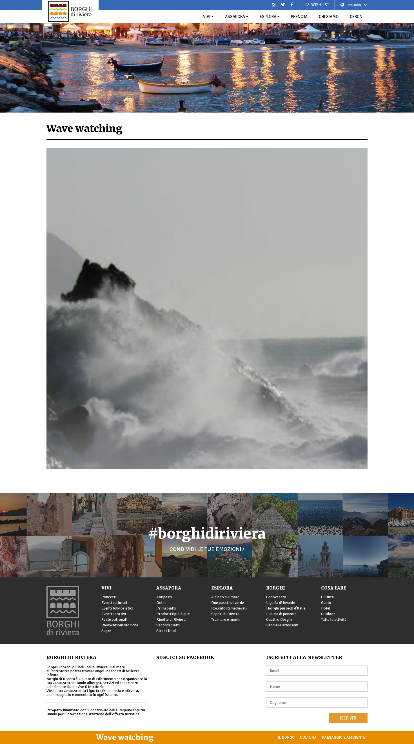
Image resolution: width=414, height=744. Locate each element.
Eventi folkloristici (117, 608)
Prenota (299, 16)
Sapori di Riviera (225, 613)
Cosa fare (333, 588)
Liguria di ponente (281, 613)
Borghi (275, 588)
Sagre (106, 630)
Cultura (327, 597)
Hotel (325, 608)
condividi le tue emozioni (206, 549)
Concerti (108, 597)
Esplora (268, 16)
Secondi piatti (168, 625)
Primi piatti (166, 608)
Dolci (161, 602)
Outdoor (328, 613)
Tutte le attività (333, 619)
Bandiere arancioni (282, 625)
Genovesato (276, 597)
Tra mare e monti (225, 619)
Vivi (207, 16)
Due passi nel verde (227, 602)
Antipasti (164, 597)
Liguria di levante (280, 602)
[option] (207, 56)
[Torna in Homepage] (70, 11)
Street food (166, 630)
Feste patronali (114, 619)
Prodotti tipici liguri (173, 613)
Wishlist (319, 4)
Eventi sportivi (113, 613)
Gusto (326, 602)
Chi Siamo (329, 16)
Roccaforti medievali (229, 608)
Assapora (235, 16)
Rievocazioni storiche (119, 625)
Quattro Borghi (279, 619)
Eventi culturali (114, 602)
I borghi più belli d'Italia (286, 608)
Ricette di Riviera (171, 619)
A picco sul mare (225, 597)
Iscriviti (348, 718)
